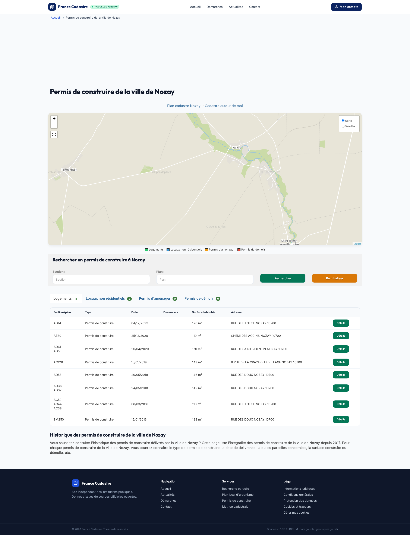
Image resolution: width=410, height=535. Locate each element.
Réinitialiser (334, 278)
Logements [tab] (65, 298)
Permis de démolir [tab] (201, 298)
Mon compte (349, 7)
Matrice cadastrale (235, 506)
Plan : (160, 271)
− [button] (54, 125)
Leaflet (357, 243)
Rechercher (282, 278)
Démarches (215, 7)
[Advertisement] (205, 54)
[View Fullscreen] (54, 134)
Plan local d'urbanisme (237, 494)
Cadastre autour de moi (224, 106)
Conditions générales (298, 494)
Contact (254, 7)
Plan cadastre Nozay (184, 106)
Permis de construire (236, 500)
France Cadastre (87, 6)
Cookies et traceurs (297, 506)
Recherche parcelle (235, 488)
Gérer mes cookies (296, 512)
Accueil (195, 7)
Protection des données (300, 500)
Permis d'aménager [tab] (157, 298)
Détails (341, 323)
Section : (59, 271)
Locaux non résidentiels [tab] (108, 298)
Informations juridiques (299, 488)
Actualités (236, 7)
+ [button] (54, 118)
